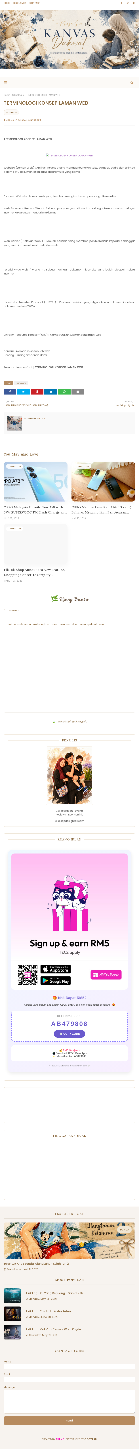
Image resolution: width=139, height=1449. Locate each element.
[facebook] (122, 3)
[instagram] (127, 3)
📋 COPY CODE (69, 1033)
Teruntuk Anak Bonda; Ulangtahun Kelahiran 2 (36, 1264)
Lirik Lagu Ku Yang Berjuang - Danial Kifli (54, 1293)
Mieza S (10, 120)
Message (9, 1387)
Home (7, 3)
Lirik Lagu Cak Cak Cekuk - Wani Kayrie (53, 1329)
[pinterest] (133, 3)
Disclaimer (19, 3)
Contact (35, 3)
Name (7, 1361)
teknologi (17, 95)
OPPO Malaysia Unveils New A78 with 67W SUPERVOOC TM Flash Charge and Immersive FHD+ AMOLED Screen (35, 510)
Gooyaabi (91, 1439)
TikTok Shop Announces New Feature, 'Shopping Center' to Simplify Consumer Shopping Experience (34, 572)
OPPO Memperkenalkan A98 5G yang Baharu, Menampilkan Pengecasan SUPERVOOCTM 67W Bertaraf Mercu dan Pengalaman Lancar (100, 510)
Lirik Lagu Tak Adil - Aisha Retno (48, 1311)
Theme (60, 1439)
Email (7, 1374)
